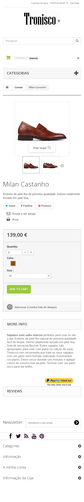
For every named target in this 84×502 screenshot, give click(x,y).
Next (62, 165)
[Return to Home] (7, 87)
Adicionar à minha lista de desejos (35, 307)
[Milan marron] (31, 164)
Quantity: (12, 246)
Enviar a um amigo (24, 213)
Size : (10, 270)
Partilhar (27, 205)
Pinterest (45, 205)
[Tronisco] (42, 19)
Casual (18, 87)
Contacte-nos (39, 3)
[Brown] (13, 263)
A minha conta (14, 467)
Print (15, 219)
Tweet (11, 205)
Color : (11, 258)
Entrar (74, 3)
